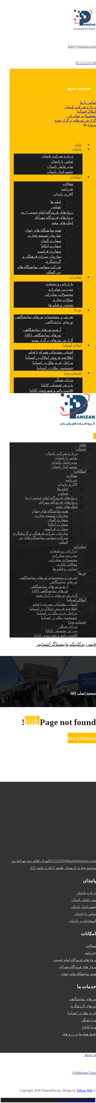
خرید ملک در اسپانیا (82, 1013)
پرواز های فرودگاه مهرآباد (77, 967)
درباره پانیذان (86, 893)
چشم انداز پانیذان (83, 907)
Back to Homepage (82, 738)
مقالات (91, 946)
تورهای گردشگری (83, 1006)
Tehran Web (85, 1090)
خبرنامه (90, 953)
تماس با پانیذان (85, 914)
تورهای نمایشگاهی (82, 999)
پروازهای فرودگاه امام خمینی (74, 960)
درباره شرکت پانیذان (80, 107)
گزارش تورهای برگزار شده (75, 120)
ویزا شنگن (88, 1020)
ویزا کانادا (89, 1027)
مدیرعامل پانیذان (83, 900)
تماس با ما (88, 103)
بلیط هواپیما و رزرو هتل (79, 1034)
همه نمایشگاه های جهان (78, 974)
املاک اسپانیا (86, 111)
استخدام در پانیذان (82, 921)
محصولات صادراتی (81, 116)
